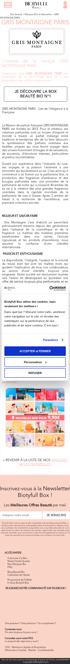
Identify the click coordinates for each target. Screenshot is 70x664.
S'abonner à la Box (17, 558)
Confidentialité (46, 650)
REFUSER (35, 373)
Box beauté (16, 14)
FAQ (9, 567)
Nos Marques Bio (16, 564)
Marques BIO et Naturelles (38, 14)
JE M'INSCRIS (56, 515)
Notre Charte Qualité (18, 561)
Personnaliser (33, 362)
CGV (7, 647)
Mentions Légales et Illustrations (29, 647)
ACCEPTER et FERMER (35, 351)
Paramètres (50, 340)
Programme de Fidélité (19, 580)
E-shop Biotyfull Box (18, 583)
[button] (8, 4)
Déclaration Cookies (16, 650)
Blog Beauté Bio (16, 572)
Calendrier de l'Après (18, 575)
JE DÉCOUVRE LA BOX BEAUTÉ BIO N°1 (36, 94)
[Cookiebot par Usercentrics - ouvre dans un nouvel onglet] (50, 288)
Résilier (32, 650)
